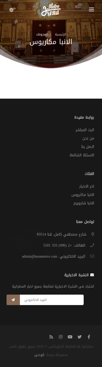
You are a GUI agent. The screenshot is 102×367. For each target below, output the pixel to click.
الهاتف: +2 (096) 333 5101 (64, 245)
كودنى (39, 355)
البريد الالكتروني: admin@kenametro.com (53, 256)
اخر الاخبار (86, 186)
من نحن (88, 138)
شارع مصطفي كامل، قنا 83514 (61, 234)
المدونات (42, 34)
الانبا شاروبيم (83, 203)
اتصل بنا (87, 146)
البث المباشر (85, 130)
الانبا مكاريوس (82, 194)
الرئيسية (60, 34)
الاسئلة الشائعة (82, 155)
